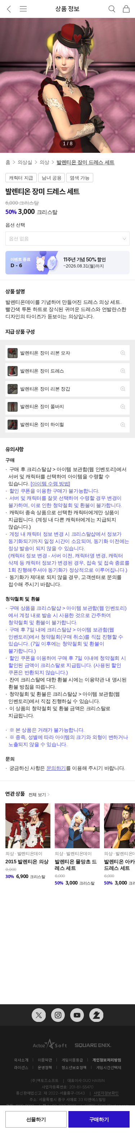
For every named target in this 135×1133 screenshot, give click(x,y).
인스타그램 (58, 1015)
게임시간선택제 (108, 1067)
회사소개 (21, 1060)
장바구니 (126, 9)
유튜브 (77, 1015)
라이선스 (21, 1067)
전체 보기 (37, 794)
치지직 (96, 1015)
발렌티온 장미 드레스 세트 (85, 162)
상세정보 (67, 353)
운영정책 (45, 1067)
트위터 (38, 1015)
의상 (44, 162)
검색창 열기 (112, 9)
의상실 (25, 162)
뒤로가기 (9, 9)
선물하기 (36, 1119)
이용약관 (45, 1060)
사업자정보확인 (106, 1093)
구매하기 (99, 1119)
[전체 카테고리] (23, 9)
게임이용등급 (72, 1060)
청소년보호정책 (74, 1067)
